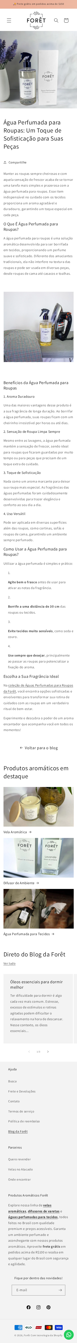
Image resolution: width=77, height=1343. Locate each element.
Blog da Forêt (18, 1131)
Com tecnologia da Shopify (47, 1335)
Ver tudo (9, 963)
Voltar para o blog (41, 747)
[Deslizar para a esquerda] (28, 1051)
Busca (12, 1081)
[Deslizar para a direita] (48, 1051)
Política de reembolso (24, 1121)
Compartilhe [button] (18, 162)
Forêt (27, 1335)
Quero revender (19, 1159)
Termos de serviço (21, 1111)
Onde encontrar (19, 1179)
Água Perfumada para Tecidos (26, 934)
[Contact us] (69, 1335)
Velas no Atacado (20, 1169)
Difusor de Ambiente (18, 883)
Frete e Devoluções (22, 1091)
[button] (9, 20)
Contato (14, 1101)
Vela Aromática (15, 832)
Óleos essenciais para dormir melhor (36, 984)
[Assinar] (60, 1290)
